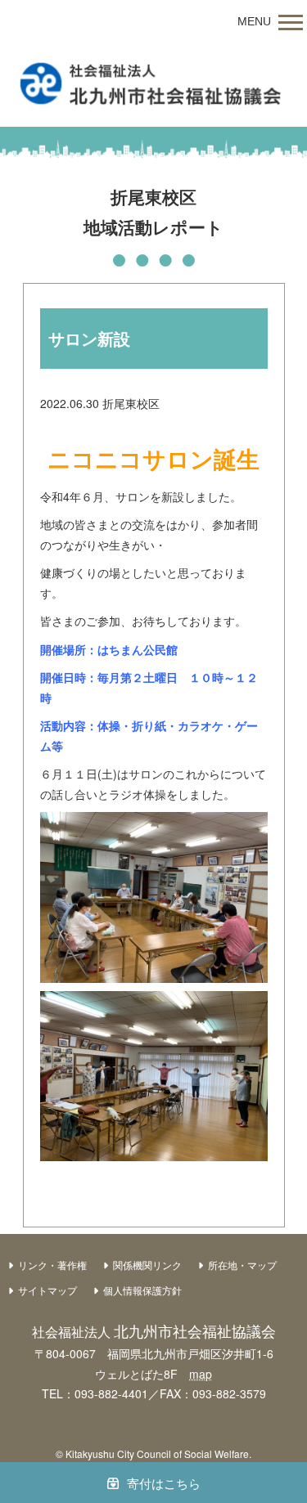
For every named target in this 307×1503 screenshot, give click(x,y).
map (200, 1374)
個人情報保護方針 (142, 1290)
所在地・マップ (242, 1265)
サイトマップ (47, 1290)
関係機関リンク (147, 1265)
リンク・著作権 (52, 1265)
